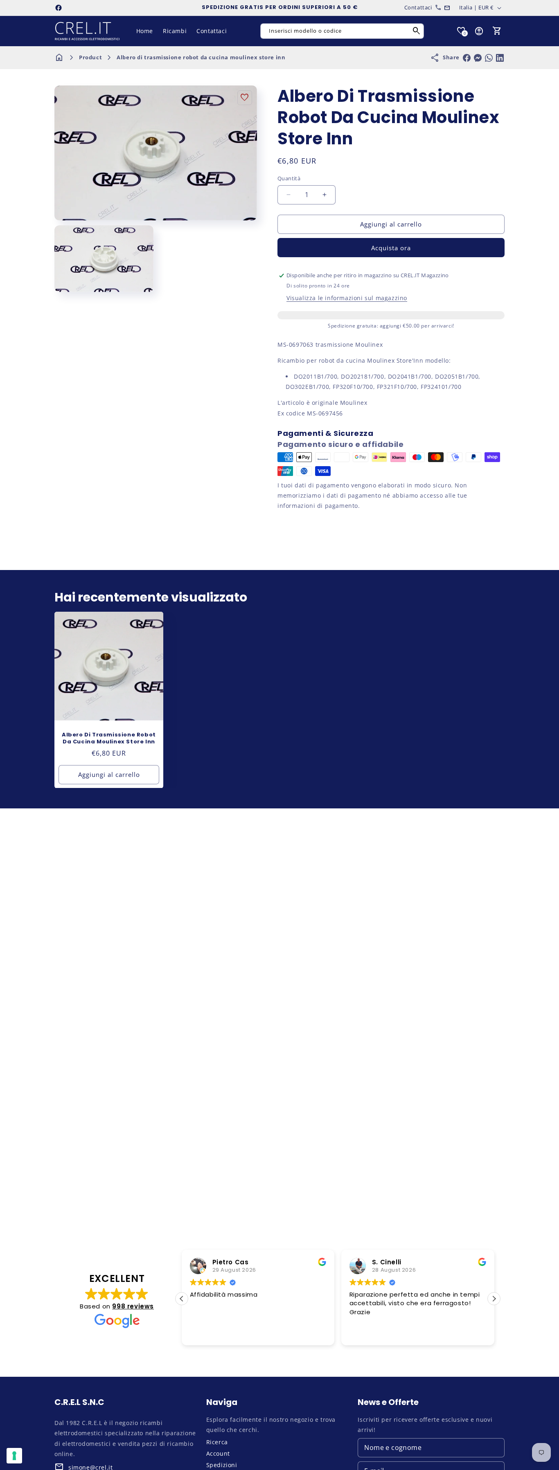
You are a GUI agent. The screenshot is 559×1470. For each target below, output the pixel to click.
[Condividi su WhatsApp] (489, 58)
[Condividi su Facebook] (466, 58)
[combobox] (342, 31)
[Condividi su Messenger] (477, 58)
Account (218, 1453)
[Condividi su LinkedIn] (500, 58)
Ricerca (217, 1442)
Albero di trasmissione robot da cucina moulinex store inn (201, 57)
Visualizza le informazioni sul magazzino (346, 298)
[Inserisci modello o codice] (416, 31)
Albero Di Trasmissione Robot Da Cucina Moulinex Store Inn (109, 738)
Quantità (288, 178)
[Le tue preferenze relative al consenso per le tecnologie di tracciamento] (14, 1455)
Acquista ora (391, 248)
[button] (497, 31)
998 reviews (133, 1306)
